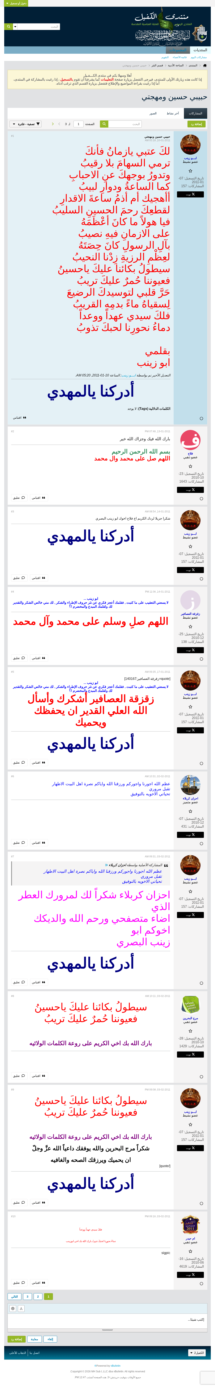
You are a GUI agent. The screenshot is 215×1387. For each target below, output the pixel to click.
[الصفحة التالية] (52, 124)
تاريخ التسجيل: (194, 178)
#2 (12, 431)
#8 (12, 996)
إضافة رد (16, 1339)
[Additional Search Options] (15, 26)
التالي (14, 1296)
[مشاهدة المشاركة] (106, 865)
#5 (12, 671)
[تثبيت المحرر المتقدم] (21, 1308)
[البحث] (8, 26)
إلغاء (50, 1339)
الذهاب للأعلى (17, 1352)
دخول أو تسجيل (18, 3)
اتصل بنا (34, 1352)
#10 (13, 1216)
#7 (12, 856)
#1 (12, 136)
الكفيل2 (199, 1352)
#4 (12, 591)
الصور (153, 113)
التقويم (165, 57)
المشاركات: (196, 186)
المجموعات (177, 50)
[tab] (195, 113)
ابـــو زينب (128, 375)
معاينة (34, 1339)
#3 (12, 511)
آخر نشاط (173, 113)
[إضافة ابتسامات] (12, 1308)
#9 (12, 1089)
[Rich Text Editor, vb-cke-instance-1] (107, 1321)
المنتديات (200, 50)
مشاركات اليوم (199, 57)
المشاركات (195, 113)
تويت (188, 194)
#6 (12, 776)
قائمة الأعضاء (180, 57)
